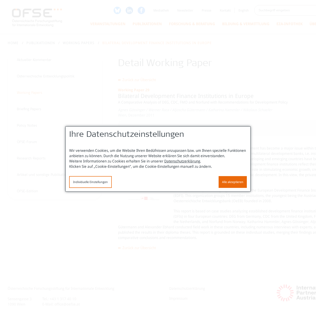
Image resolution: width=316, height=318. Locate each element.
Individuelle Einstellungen (90, 182)
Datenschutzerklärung (182, 161)
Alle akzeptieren (232, 182)
